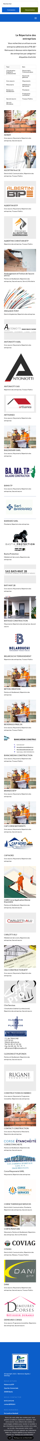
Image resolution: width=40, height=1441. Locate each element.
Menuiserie (10, 85)
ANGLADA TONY (11, 311)
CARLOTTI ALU (10, 934)
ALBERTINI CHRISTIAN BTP (16, 241)
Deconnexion (30, 10)
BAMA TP (8, 485)
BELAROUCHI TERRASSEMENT (17, 656)
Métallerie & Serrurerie (26, 85)
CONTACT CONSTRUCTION (16, 1128)
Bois (23, 67)
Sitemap (7, 1375)
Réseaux (15, 1255)
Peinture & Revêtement (10, 90)
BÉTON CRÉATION (12, 689)
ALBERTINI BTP (11, 205)
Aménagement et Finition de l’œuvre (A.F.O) (19, 274)
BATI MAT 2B (9, 585)
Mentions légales (24, 1374)
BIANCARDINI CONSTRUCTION (18, 755)
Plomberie (25, 90)
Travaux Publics (27, 99)
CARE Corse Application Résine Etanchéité (17, 901)
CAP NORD (9, 855)
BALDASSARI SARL (12, 450)
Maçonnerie (26, 81)
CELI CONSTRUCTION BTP (16, 970)
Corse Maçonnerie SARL (14, 1171)
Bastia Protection (11, 554)
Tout (7, 67)
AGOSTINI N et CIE (12, 170)
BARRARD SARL (11, 521)
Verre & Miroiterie (9, 103)
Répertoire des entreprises (13, 244)
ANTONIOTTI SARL (12, 342)
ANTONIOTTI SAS (12, 386)
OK (10, 1438)
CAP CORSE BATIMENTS (14, 826)
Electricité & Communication (27, 71)
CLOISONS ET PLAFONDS (15, 1054)
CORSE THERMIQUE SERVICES (17, 1204)
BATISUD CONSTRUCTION (16, 621)
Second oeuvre (11, 99)
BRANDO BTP (10, 791)
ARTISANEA (9, 415)
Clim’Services (9, 1005)
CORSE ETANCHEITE (13, 1144)
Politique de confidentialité (23, 1438)
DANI (6, 1284)
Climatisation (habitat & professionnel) (11, 72)
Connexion (11, 10)
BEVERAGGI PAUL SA (13, 724)
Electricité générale (25, 76)
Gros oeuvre (10, 81)
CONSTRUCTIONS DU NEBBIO (17, 1093)
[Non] (37, 1428)
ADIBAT (7, 135)
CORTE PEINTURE (12, 1229)
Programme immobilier (26, 94)
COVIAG (7, 1249)
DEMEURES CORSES (13, 1320)
